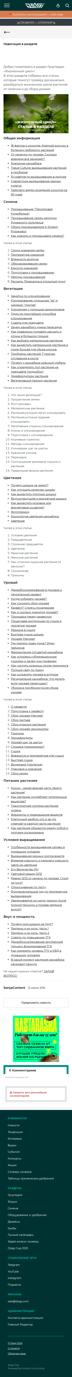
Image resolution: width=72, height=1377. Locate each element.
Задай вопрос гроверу (23, 1241)
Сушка (15, 751)
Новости (14, 1125)
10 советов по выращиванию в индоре (38, 176)
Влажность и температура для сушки (37, 755)
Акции (12, 1165)
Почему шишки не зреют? (30, 485)
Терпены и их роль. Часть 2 (30, 933)
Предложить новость (36, 1002)
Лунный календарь (21, 1235)
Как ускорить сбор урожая (30, 603)
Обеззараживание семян (29, 263)
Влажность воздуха (25, 259)
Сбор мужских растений (28, 724)
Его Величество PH (24, 869)
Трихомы (17, 733)
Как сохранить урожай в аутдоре (34, 674)
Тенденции (15, 1132)
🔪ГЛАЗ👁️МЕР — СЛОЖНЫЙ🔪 (36, 22)
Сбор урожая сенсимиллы (30, 729)
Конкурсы (14, 1158)
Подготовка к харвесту (27, 711)
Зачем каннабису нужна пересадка (36, 327)
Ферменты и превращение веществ (36, 814)
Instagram (14, 1278)
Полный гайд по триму (27, 670)
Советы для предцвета (27, 322)
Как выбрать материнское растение (37, 340)
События (14, 1152)
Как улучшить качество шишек (33, 489)
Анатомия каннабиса (26, 163)
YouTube (13, 1271)
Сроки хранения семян (27, 250)
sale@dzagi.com (18, 1301)
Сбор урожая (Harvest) (27, 715)
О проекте (14, 1348)
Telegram (14, 1265)
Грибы (12, 1228)
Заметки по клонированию (30, 296)
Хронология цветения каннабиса (35, 516)
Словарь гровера (20, 1172)
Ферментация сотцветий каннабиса (37, 652)
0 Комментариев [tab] (22, 1070)
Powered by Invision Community (26, 1368)
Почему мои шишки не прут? (32, 924)
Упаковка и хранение (26, 769)
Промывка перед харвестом (31, 616)
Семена (13, 1208)
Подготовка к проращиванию (32, 272)
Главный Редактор (20, 1324)
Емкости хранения (24, 268)
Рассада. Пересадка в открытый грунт (38, 281)
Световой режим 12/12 (26, 874)
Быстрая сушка (22, 760)
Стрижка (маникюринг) (27, 746)
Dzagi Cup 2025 (18, 1248)
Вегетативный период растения (34, 380)
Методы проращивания (28, 277)
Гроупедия (15, 1195)
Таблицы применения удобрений (31, 1178)
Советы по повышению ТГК (31, 937)
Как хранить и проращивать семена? (37, 236)
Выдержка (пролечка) (26, 764)
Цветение (18, 521)
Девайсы (14, 1221)
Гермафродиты (22, 738)
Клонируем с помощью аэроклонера (37, 309)
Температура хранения (27, 254)
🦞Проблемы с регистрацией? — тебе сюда (36, 14)
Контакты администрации (25, 1318)
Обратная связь (17, 1353)
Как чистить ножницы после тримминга (39, 665)
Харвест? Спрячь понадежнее (32, 607)
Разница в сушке (23, 630)
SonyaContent (14, 988)
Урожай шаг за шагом (26, 742)
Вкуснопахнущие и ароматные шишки (38, 498)
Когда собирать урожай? (29, 599)
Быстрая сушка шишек (27, 634)
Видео (12, 1145)
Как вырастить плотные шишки (33, 494)
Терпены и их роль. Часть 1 (30, 928)
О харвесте (19, 706)
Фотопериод (20, 512)
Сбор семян (19, 773)
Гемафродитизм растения (29, 376)
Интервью (15, 1138)
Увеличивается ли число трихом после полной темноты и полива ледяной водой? (38, 905)
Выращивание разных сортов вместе (37, 856)
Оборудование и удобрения (27, 1215)
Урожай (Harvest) (23, 639)
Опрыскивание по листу (28, 887)
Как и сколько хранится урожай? (34, 612)
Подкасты (14, 1284)
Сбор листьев (20, 720)
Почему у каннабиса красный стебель (38, 362)
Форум (12, 1201)
